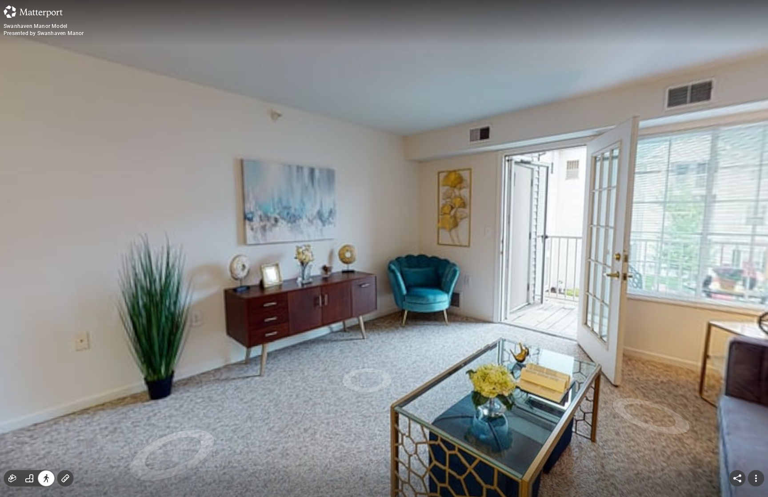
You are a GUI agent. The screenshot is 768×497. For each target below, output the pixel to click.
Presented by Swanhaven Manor (44, 33)
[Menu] (756, 478)
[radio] (12, 478)
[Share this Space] (737, 478)
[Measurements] (65, 478)
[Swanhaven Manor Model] (384, 248)
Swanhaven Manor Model (35, 26)
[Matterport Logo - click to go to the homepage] (33, 12)
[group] (29, 478)
